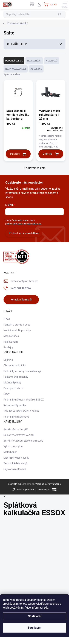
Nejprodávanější (15, 69)
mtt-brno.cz (28, 484)
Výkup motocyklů (13, 446)
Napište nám (11, 341)
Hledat (59, 14)
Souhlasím (34, 627)
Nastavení (34, 616)
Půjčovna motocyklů (15, 469)
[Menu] (64, 4)
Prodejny (8, 347)
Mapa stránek (11, 336)
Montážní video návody (16, 457)
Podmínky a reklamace (16, 416)
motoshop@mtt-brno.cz (24, 281)
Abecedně (36, 69)
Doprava (8, 359)
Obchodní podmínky (15, 365)
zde (46, 607)
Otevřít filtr (17, 44)
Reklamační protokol (15, 405)
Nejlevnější (34, 61)
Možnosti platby (12, 382)
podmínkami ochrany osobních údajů (23, 223)
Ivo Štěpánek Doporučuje (17, 330)
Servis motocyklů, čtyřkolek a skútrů (23, 440)
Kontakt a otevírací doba (17, 324)
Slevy (7, 394)
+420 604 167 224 (21, 288)
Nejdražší (52, 61)
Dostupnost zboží (13, 388)
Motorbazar (10, 452)
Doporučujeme (14, 61)
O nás (7, 319)
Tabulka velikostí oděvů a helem (21, 411)
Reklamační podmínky (16, 376)
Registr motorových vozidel (19, 435)
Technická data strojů (15, 463)
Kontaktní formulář (21, 299)
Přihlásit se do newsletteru (24, 233)
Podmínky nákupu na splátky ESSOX (24, 399)
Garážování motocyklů (16, 429)
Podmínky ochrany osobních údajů (23, 371)
